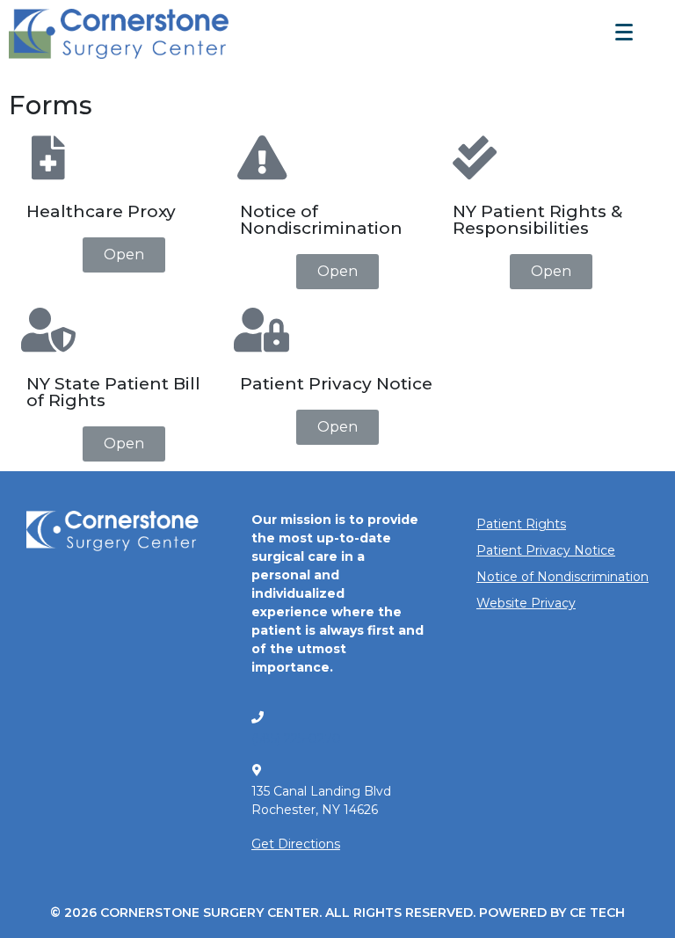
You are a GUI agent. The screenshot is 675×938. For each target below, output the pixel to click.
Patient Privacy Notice (545, 550)
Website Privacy (526, 603)
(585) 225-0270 (296, 738)
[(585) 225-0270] (257, 717)
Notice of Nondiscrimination (562, 577)
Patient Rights (521, 524)
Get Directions (295, 844)
